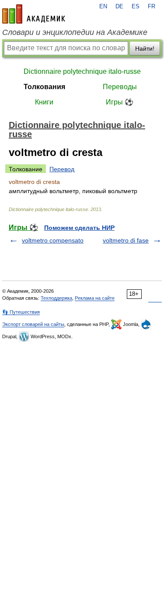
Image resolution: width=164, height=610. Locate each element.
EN (103, 6)
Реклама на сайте (95, 298)
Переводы (120, 86)
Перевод (61, 169)
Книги (44, 102)
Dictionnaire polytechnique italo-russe (82, 71)
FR (151, 6)
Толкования (44, 86)
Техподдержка (56, 298)
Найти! (144, 48)
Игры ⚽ (119, 102)
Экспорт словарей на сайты (33, 324)
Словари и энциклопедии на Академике (74, 32)
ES (136, 6)
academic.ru (33, 14)
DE (119, 6)
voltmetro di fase (126, 240)
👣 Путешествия (21, 312)
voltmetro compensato (53, 240)
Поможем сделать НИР (79, 227)
